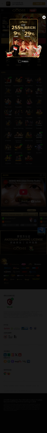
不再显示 (25, 61)
